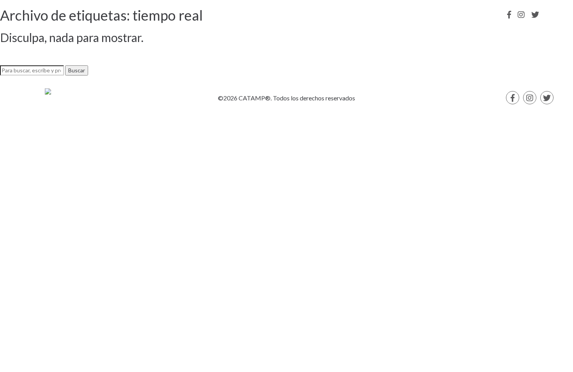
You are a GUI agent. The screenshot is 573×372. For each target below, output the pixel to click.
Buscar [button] (76, 70)
